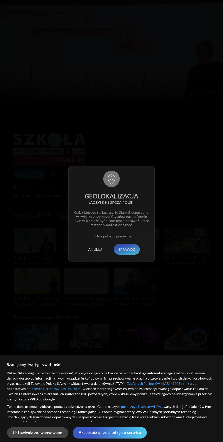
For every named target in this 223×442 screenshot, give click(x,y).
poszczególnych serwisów (141, 406)
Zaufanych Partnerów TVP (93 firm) (53, 389)
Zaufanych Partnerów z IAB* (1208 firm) (158, 383)
